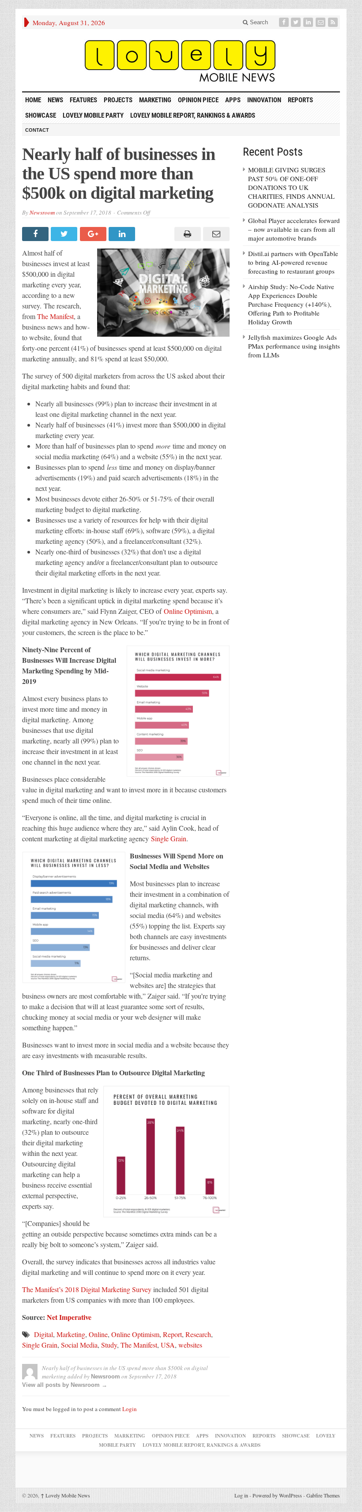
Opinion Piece (198, 100)
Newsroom (42, 212)
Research (198, 1334)
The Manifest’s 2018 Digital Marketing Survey (86, 1289)
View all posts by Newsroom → (64, 1385)
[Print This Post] (186, 234)
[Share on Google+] (94, 234)
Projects (118, 100)
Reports (300, 100)
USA (168, 1344)
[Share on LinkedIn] (123, 234)
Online (98, 1334)
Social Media (79, 1344)
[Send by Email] (215, 234)
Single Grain (168, 838)
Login (129, 1409)
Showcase (40, 115)
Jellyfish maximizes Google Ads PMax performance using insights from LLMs (294, 346)
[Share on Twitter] (65, 234)
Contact (37, 130)
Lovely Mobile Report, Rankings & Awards (192, 115)
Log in (241, 1495)
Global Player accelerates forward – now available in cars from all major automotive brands (294, 229)
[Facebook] (285, 22)
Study (109, 1344)
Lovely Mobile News (65, 1495)
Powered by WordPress (277, 1495)
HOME (33, 100)
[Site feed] (334, 22)
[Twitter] (296, 22)
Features (83, 100)
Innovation (264, 100)
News (55, 100)
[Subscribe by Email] (321, 22)
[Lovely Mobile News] (181, 60)
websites (190, 1344)
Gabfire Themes (323, 1495)
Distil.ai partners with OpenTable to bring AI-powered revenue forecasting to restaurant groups (293, 262)
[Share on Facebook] (36, 234)
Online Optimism (188, 611)
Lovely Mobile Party (93, 115)
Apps (233, 100)
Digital (43, 1334)
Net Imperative (69, 1317)
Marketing (155, 100)
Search (258, 22)
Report (172, 1334)
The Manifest (55, 316)
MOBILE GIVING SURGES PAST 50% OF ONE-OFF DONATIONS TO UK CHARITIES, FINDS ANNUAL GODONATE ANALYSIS (291, 187)
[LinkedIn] (309, 22)
